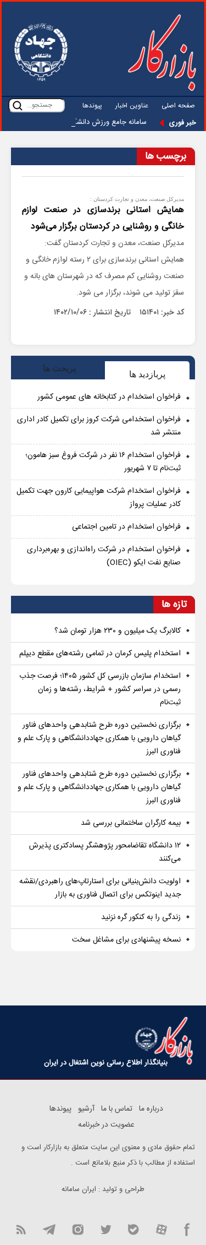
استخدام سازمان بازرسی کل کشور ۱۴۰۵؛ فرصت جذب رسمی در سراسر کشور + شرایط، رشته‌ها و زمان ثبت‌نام (100, 689)
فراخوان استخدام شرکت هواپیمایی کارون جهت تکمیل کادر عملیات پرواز (98, 498)
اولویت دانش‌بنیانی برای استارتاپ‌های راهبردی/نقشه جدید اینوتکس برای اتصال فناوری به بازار (100, 888)
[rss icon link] (21, 1228)
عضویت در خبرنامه (106, 1125)
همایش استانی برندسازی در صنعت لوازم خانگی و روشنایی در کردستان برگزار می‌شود (103, 218)
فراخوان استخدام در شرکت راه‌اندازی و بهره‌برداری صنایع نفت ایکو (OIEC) (104, 556)
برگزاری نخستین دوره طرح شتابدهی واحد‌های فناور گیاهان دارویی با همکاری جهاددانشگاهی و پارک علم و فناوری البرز (99, 738)
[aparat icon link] (161, 1228)
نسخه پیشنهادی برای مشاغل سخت (126, 940)
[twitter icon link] (106, 1228)
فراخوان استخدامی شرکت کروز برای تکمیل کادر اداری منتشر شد (99, 426)
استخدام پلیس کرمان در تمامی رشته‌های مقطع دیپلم (100, 653)
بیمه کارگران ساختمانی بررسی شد (131, 823)
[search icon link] (18, 105)
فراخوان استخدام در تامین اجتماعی (126, 527)
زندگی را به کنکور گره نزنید (141, 917)
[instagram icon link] (77, 1228)
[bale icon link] (133, 1228)
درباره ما (151, 1109)
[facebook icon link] (187, 1228)
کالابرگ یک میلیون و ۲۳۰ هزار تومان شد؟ (117, 631)
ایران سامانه (79, 1189)
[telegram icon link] (48, 1228)
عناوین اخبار (131, 105)
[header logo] (162, 52)
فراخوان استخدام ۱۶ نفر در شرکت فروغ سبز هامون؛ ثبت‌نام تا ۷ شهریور (103, 462)
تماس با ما (116, 1109)
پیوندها (92, 105)
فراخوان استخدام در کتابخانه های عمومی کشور (109, 397)
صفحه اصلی (178, 105)
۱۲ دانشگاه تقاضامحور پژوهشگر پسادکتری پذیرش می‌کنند (105, 852)
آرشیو (86, 1109)
